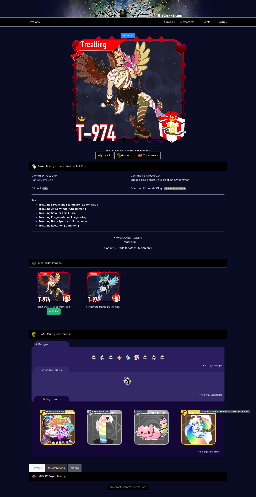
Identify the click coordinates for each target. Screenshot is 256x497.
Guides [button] (168, 22)
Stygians (34, 22)
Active (55, 311)
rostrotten (52, 175)
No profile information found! (128, 487)
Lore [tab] (76, 468)
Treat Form (129, 241)
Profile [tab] (38, 468)
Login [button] (222, 22)
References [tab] (58, 468)
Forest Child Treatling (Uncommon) (168, 179)
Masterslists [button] (187, 22)
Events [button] (206, 22)
